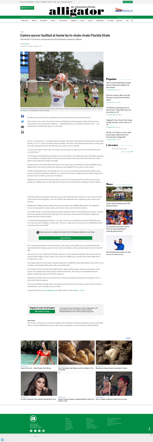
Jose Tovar (25, 44)
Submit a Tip (111, 425)
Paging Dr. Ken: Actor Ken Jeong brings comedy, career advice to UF (119, 122)
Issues (54, 2)
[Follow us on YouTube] (43, 430)
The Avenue (69, 421)
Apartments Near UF (66, 2)
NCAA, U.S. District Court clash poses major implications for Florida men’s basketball (118, 134)
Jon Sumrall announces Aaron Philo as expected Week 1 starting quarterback (117, 228)
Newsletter (28, 8)
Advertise (49, 2)
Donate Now (128, 2)
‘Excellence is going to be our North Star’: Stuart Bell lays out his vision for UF (118, 109)
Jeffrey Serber (112, 90)
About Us (89, 418)
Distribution (111, 420)
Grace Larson (111, 102)
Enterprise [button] (43, 20)
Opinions (68, 423)
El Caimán (111, 20)
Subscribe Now (65, 238)
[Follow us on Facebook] (35, 430)
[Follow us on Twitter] (31, 430)
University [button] (25, 20)
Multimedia (69, 426)
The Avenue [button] (63, 20)
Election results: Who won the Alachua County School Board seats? (118, 97)
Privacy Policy (91, 428)
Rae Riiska (24, 110)
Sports (22, 31)
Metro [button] (34, 20)
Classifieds (43, 2)
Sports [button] (53, 20)
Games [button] (90, 20)
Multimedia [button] (100, 20)
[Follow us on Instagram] (39, 430)
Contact (37, 2)
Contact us (90, 420)
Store (58, 2)
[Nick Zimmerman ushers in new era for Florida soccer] (119, 242)
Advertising (90, 421)
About (22, 2)
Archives (110, 421)
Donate (88, 423)
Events (67, 429)
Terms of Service (91, 426)
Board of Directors (29, 2)
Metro (67, 418)
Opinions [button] (74, 20)
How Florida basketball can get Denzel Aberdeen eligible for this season (118, 85)
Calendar (112, 145)
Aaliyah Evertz (112, 127)
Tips (127, 20)
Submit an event (126, 152)
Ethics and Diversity (114, 418)
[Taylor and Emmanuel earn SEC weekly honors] (119, 194)
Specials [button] (119, 20)
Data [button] (82, 20)
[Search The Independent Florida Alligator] (132, 20)
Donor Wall (90, 425)
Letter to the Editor (114, 423)
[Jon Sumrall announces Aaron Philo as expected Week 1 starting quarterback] (119, 217)
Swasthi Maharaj (112, 114)
